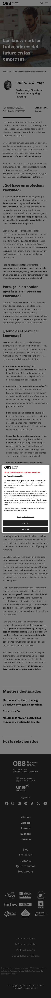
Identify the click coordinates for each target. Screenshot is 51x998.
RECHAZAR (25, 529)
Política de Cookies (26, 508)
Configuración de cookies (25, 517)
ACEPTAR (25, 523)
